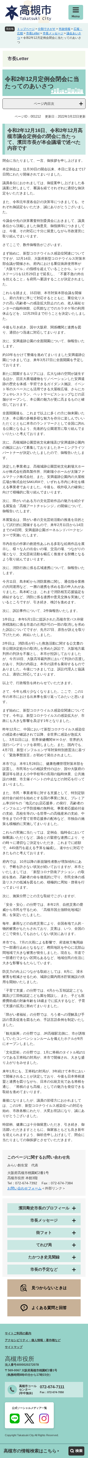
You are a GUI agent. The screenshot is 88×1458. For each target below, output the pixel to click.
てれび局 (44, 1245)
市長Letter (33, 33)
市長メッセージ (53, 33)
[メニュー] (75, 12)
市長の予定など (44, 1269)
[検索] (76, 1451)
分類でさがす (46, 29)
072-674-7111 (52, 1387)
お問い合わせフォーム (24, 1188)
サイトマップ (13, 1347)
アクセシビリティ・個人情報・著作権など (33, 1340)
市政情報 (64, 29)
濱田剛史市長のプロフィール (44, 1208)
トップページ (26, 29)
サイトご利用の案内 (18, 1333)
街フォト (44, 1232)
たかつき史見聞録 (44, 1257)
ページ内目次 (44, 104)
